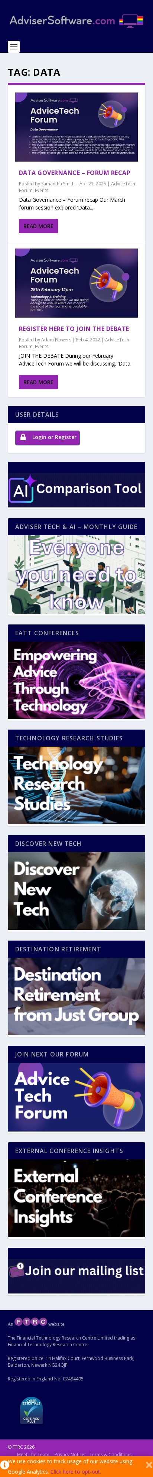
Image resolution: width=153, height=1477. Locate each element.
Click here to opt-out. (76, 1471)
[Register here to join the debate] (76, 283)
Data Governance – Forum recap (75, 173)
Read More (38, 226)
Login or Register (54, 437)
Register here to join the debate (74, 329)
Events (41, 190)
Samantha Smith (58, 184)
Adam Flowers (56, 340)
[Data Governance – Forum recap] (76, 127)
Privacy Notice (69, 1454)
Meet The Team (33, 1454)
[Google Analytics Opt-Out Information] (4, 1466)
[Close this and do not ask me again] (149, 1466)
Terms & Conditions (110, 1454)
